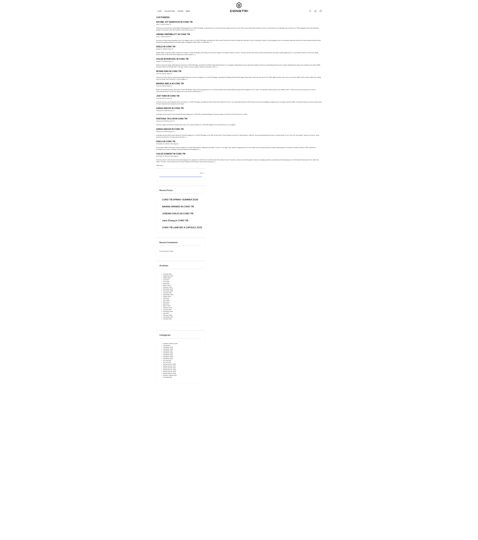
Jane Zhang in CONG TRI (175, 220)
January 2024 (167, 309)
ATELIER (180, 11)
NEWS (188, 11)
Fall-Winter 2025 (168, 358)
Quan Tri (168, 24)
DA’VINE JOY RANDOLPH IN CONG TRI (174, 22)
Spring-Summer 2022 (169, 368)
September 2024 (168, 294)
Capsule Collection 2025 (170, 343)
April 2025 (166, 283)
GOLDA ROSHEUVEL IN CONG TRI (172, 59)
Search (201, 173)
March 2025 (166, 285)
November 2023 (168, 311)
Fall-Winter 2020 (168, 349)
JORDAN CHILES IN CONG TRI (177, 213)
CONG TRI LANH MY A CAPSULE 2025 (182, 227)
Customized (166, 345)
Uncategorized (167, 377)
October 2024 (167, 292)
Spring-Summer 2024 (169, 371)
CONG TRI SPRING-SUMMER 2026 (180, 199)
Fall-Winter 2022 (168, 353)
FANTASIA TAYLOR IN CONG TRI (171, 118)
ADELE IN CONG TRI (165, 46)
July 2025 (166, 279)
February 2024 (167, 307)
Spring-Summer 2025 (169, 373)
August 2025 (167, 278)
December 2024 (168, 289)
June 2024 (166, 300)
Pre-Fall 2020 (167, 360)
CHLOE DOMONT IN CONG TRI (170, 153)
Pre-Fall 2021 (167, 362)
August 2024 (167, 296)
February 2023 (167, 315)
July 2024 (166, 298)
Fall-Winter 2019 (168, 347)
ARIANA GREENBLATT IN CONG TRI (173, 34)
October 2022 (167, 319)
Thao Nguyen (174, 143)
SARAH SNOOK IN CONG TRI (170, 108)
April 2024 (166, 304)
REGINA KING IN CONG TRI (168, 71)
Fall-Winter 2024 (168, 356)
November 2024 (168, 291)
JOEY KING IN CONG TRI (167, 96)
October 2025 (167, 274)
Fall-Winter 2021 (168, 351)
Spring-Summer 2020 (169, 364)
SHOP (159, 11)
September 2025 (168, 276)
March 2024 (166, 306)
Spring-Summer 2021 (169, 366)
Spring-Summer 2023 (169, 369)
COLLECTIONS (169, 11)
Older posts (159, 165)
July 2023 (166, 313)
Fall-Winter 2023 (168, 354)
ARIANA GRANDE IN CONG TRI (178, 206)
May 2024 (166, 302)
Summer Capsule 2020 (170, 375)
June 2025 (166, 281)
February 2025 (167, 287)
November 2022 (168, 317)
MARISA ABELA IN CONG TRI (170, 83)
